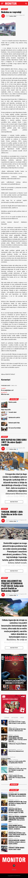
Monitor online (13, 16)
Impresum (14, 869)
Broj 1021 (14, 385)
